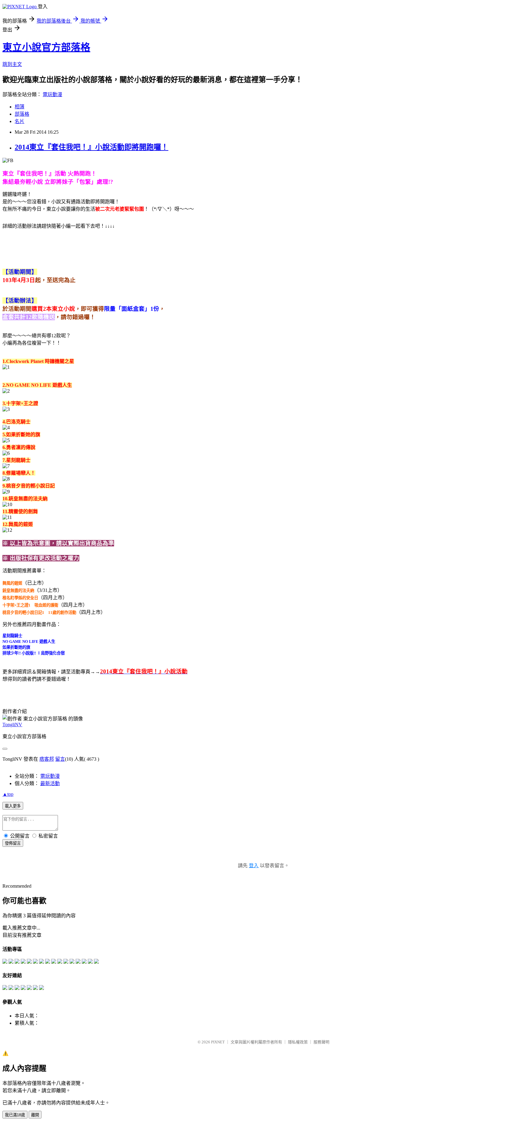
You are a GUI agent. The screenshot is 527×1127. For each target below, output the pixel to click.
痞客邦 (46, 759)
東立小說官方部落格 (46, 47)
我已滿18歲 (15, 1115)
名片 (19, 121)
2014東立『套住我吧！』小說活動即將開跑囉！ (91, 147)
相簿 (19, 106)
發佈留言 (13, 843)
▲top (7, 794)
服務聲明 (321, 1042)
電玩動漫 (52, 94)
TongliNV (12, 724)
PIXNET (218, 1042)
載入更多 (13, 806)
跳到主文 (12, 64)
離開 (35, 1115)
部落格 (22, 114)
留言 (60, 759)
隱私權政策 (298, 1042)
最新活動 (50, 783)
